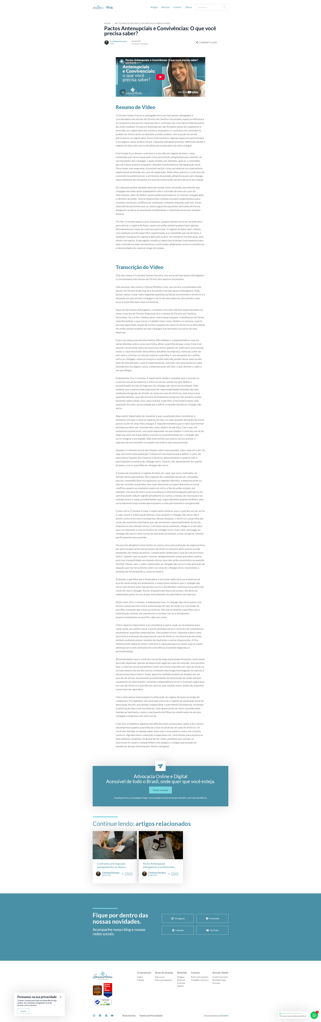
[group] (115, 857)
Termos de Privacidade (151, 1015)
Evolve (224, 1015)
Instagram (180, 918)
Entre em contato (199, 977)
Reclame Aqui (219, 980)
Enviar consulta (160, 790)
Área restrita (129, 1015)
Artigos (154, 7)
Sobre (140, 977)
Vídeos (188, 7)
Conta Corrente (220, 977)
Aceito (23, 1011)
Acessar (216, 983)
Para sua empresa (163, 980)
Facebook (214, 918)
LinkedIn (179, 930)
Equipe (140, 980)
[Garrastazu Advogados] (98, 7)
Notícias (165, 7)
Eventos (177, 7)
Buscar (225, 7)
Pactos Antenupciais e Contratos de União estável (143, 23)
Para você (160, 977)
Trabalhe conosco (199, 980)
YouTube (214, 930)
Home (107, 23)
